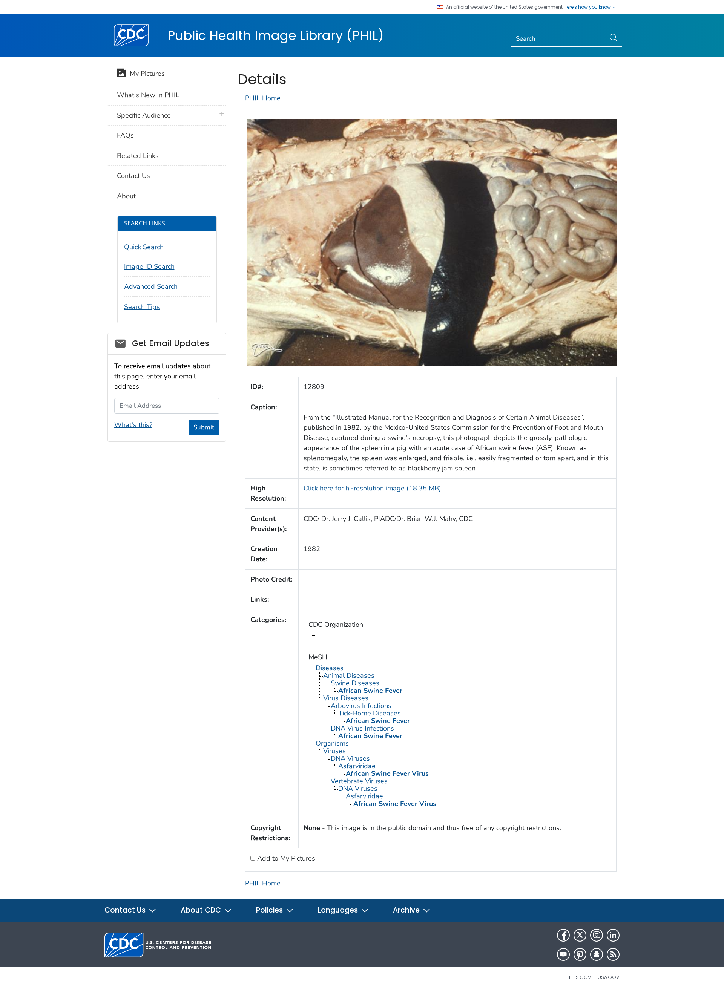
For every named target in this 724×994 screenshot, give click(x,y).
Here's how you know (588, 7)
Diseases (330, 667)
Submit (203, 427)
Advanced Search (151, 286)
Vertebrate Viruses (359, 781)
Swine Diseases (355, 683)
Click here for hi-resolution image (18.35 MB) (372, 488)
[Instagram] (596, 935)
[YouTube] (563, 954)
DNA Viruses (350, 758)
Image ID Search (149, 266)
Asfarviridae (357, 765)
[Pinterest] (580, 954)
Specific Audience (144, 115)
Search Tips (142, 306)
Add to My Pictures (285, 858)
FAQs (125, 135)
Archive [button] (407, 910)
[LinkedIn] (613, 935)
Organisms (332, 743)
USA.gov (609, 977)
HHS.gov (580, 977)
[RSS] (613, 954)
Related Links (138, 155)
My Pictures (145, 73)
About (126, 196)
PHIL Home (263, 98)
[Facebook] (563, 935)
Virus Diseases (345, 698)
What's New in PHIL (148, 95)
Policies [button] (270, 910)
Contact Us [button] (125, 910)
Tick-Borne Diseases (369, 713)
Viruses (334, 750)
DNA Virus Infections (362, 728)
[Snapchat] (596, 954)
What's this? (133, 424)
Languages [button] (339, 910)
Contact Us (133, 175)
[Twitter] (580, 935)
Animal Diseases (348, 675)
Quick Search (144, 246)
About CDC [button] (202, 910)
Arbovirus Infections (361, 705)
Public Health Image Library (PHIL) (275, 35)
